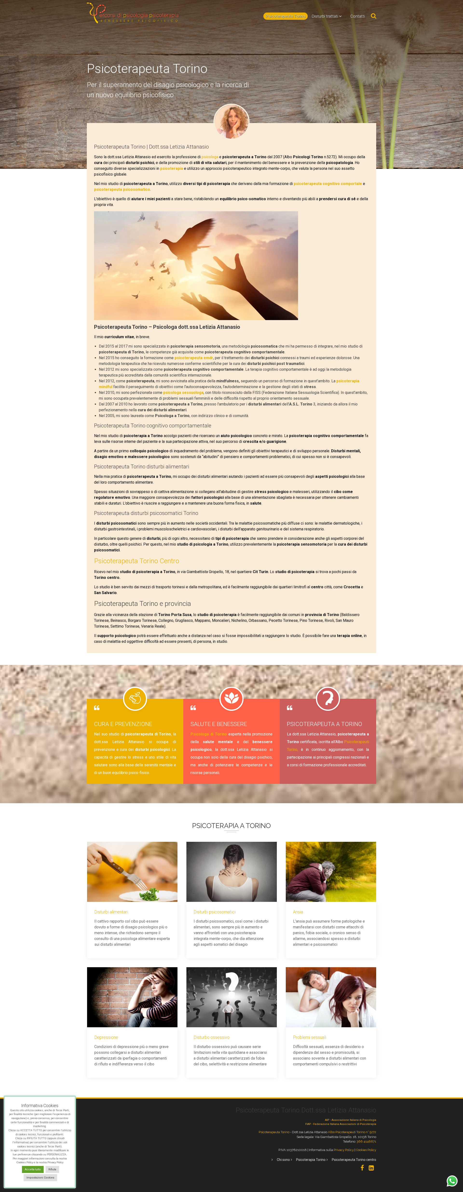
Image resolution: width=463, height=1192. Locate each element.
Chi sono (283, 1160)
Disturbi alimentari (111, 911)
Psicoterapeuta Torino (285, 16)
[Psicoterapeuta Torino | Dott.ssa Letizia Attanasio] (231, 121)
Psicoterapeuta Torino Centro (136, 561)
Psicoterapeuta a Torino (324, 724)
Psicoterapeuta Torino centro (354, 1160)
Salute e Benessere (219, 724)
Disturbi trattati (325, 16)
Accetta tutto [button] (33, 1169)
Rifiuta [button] (52, 1169)
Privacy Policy (344, 1150)
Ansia (298, 911)
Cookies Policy (366, 1150)
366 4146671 (366, 1141)
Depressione (106, 1037)
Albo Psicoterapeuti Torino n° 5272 (352, 1132)
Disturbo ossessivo (212, 1037)
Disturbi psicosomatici (215, 911)
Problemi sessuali (309, 1037)
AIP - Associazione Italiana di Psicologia (350, 1120)
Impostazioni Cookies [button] (40, 1177)
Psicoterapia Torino (311, 1160)
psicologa (210, 157)
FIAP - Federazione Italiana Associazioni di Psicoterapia (340, 1124)
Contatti (357, 16)
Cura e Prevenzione (123, 724)
